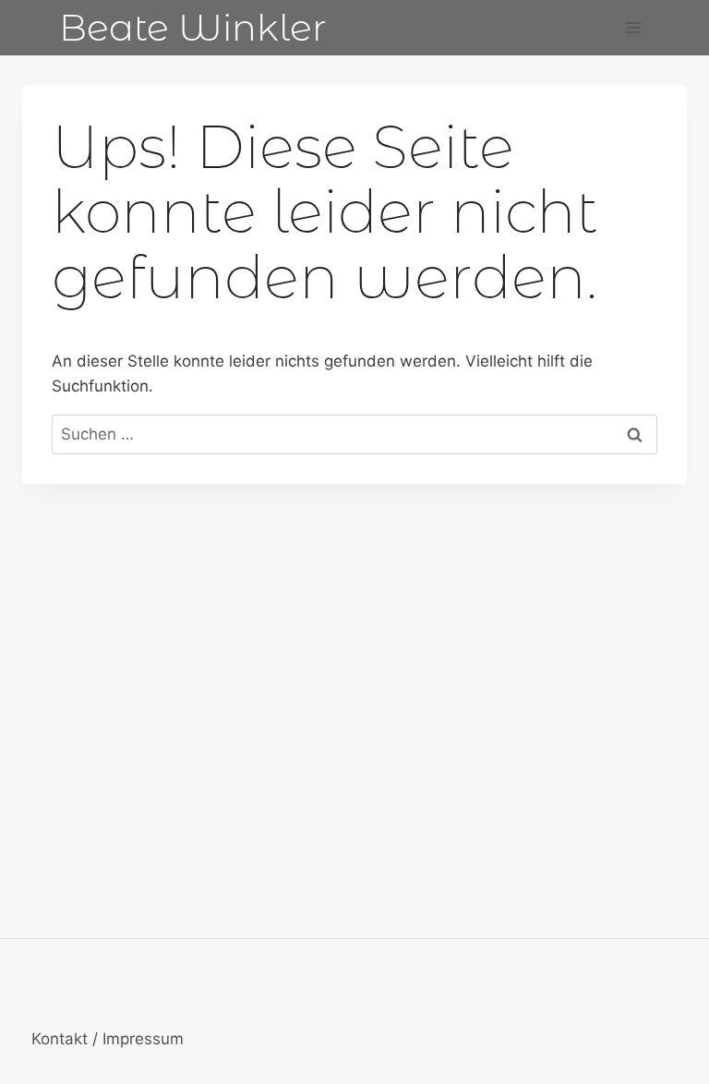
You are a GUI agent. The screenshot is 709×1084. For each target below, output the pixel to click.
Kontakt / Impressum (107, 1039)
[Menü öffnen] (633, 27)
